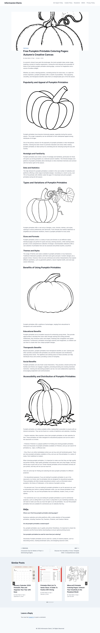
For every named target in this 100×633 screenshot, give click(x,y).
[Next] (86, 583)
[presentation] (23, 574)
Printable (25, 48)
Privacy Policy (91, 3)
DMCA (83, 3)
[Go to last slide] (14, 583)
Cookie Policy (68, 3)
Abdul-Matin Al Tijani (29, 58)
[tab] (48, 602)
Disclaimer (77, 3)
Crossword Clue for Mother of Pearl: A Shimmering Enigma (32, 550)
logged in (31, 617)
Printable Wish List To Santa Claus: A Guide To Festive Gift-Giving (49, 588)
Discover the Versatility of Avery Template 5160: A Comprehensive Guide (67, 550)
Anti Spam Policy (58, 3)
